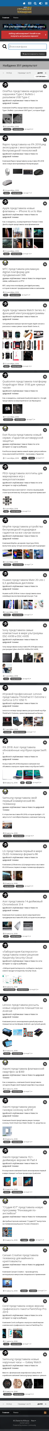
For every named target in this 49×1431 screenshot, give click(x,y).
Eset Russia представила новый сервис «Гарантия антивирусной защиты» (23, 438)
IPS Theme (16, 1421)
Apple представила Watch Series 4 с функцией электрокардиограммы (24, 311)
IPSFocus (26, 1421)
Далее (40, 73)
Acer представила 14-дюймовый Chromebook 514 (22, 903)
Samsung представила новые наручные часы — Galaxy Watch (22, 1360)
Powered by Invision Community (24, 1425)
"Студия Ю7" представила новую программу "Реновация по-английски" (23, 1210)
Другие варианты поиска (34, 54)
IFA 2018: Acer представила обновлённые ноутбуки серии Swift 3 (24, 750)
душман (6, 278)
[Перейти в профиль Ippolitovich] (5, 85)
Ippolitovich (7, 100)
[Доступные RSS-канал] (45, 1412)
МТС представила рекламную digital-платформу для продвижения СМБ (21, 272)
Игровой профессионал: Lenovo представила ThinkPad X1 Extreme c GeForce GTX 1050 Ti (24, 697)
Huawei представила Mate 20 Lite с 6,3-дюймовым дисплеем (24, 581)
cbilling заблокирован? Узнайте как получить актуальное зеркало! (24, 34)
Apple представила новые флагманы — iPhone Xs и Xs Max (22, 209)
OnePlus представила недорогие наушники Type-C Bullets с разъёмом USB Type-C (23, 94)
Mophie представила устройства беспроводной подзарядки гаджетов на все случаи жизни (23, 529)
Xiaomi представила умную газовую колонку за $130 (19, 1108)
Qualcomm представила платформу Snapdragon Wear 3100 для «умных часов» (24, 384)
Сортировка (40, 76)
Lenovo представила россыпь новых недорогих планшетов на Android (23, 1008)
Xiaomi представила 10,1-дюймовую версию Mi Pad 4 (20, 1158)
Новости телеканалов (37, 1216)
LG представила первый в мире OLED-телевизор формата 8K (22, 852)
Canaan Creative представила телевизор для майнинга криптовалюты (20, 1258)
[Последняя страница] (45, 73)
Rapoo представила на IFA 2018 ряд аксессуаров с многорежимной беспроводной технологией (24, 147)
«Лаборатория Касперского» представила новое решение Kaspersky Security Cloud (21, 954)
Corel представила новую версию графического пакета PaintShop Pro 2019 (24, 1309)
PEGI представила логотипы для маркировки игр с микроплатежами (22, 476)
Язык (33, 1421)
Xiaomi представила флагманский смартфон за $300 (23, 1070)
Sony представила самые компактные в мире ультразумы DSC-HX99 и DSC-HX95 (23, 633)
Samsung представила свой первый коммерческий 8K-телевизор (20, 801)
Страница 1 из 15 (24, 73)
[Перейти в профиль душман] (5, 263)
